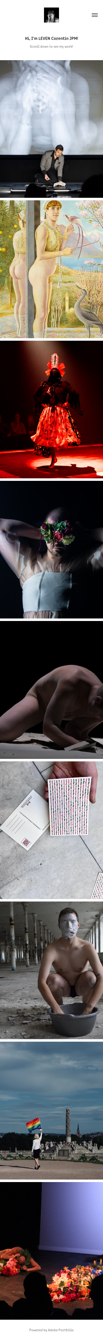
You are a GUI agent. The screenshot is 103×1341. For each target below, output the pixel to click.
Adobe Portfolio (61, 1329)
